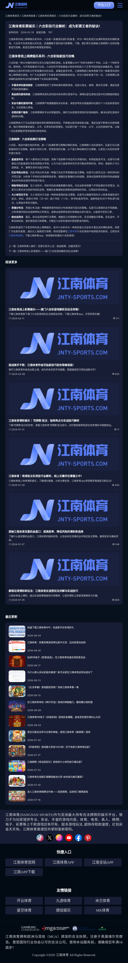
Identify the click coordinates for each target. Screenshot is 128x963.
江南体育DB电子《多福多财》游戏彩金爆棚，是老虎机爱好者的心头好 (63, 717)
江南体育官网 (16, 235)
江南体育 (72, 231)
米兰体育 (102, 901)
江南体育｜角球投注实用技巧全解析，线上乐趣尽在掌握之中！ (46, 476)
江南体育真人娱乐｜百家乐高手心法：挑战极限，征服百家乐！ (49, 246)
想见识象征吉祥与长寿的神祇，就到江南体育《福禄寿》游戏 (58, 732)
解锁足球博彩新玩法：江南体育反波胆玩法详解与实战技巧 (43, 590)
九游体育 (63, 901)
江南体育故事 (29, 15)
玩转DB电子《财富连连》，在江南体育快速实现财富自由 (56, 657)
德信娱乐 (63, 910)
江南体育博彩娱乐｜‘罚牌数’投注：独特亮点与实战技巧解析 (44, 420)
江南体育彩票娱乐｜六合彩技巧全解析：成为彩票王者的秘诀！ (70, 15)
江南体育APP (63, 862)
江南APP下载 (24, 872)
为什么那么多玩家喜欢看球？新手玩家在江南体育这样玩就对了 (60, 672)
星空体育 (24, 910)
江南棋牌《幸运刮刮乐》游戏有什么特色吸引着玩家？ (55, 761)
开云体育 (24, 901)
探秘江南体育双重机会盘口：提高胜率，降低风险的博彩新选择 (46, 531)
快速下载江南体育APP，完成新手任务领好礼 (50, 627)
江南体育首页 (12, 15)
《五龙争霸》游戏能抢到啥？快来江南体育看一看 (53, 687)
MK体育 (102, 910)
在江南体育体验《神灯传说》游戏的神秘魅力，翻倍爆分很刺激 (60, 702)
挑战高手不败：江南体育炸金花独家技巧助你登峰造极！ (42, 365)
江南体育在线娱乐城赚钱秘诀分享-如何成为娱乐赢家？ (55, 776)
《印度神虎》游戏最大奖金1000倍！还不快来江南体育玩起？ (59, 746)
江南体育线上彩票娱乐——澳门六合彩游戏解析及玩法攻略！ (48, 251)
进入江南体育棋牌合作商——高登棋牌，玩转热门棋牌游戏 (57, 791)
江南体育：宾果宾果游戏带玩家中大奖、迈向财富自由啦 (56, 642)
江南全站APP (102, 862)
